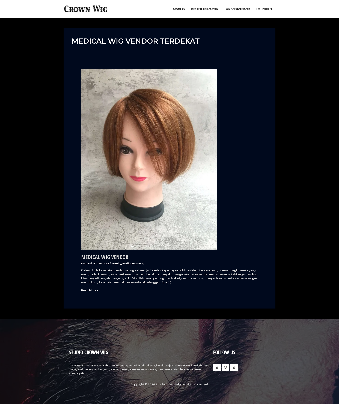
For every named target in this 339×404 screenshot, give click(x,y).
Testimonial (264, 9)
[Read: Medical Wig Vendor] (149, 159)
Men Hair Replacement (205, 9)
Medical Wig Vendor (104, 257)
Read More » (89, 290)
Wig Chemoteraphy (238, 9)
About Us (179, 9)
